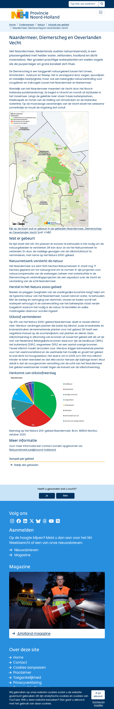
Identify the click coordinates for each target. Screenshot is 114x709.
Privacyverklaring (27, 682)
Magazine (22, 555)
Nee (65, 495)
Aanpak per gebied (58, 24)
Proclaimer (22, 672)
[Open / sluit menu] (100, 12)
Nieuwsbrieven (26, 550)
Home (12, 24)
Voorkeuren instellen (98, 704)
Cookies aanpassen (29, 667)
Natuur (41, 24)
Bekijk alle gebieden (26, 465)
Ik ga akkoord (98, 695)
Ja (47, 495)
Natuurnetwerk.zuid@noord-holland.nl (32, 449)
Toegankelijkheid (27, 677)
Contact (20, 662)
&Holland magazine (33, 633)
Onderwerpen (26, 24)
